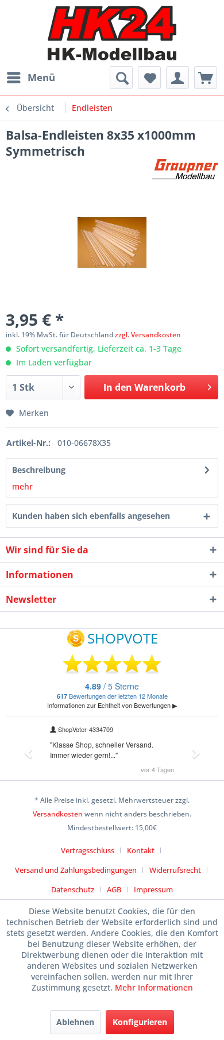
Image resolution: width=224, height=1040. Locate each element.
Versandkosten (58, 814)
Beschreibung (38, 469)
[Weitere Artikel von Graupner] (185, 169)
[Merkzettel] (149, 77)
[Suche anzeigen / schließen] (121, 77)
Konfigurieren (140, 1021)
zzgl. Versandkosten (148, 335)
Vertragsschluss (87, 850)
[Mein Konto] (177, 77)
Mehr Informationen (154, 987)
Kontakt (141, 850)
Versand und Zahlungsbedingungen (76, 870)
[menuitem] (30, 77)
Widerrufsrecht (175, 870)
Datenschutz (72, 889)
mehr (22, 486)
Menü (41, 77)
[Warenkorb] (205, 77)
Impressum (153, 889)
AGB (114, 889)
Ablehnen (75, 1021)
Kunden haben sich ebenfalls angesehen (91, 515)
